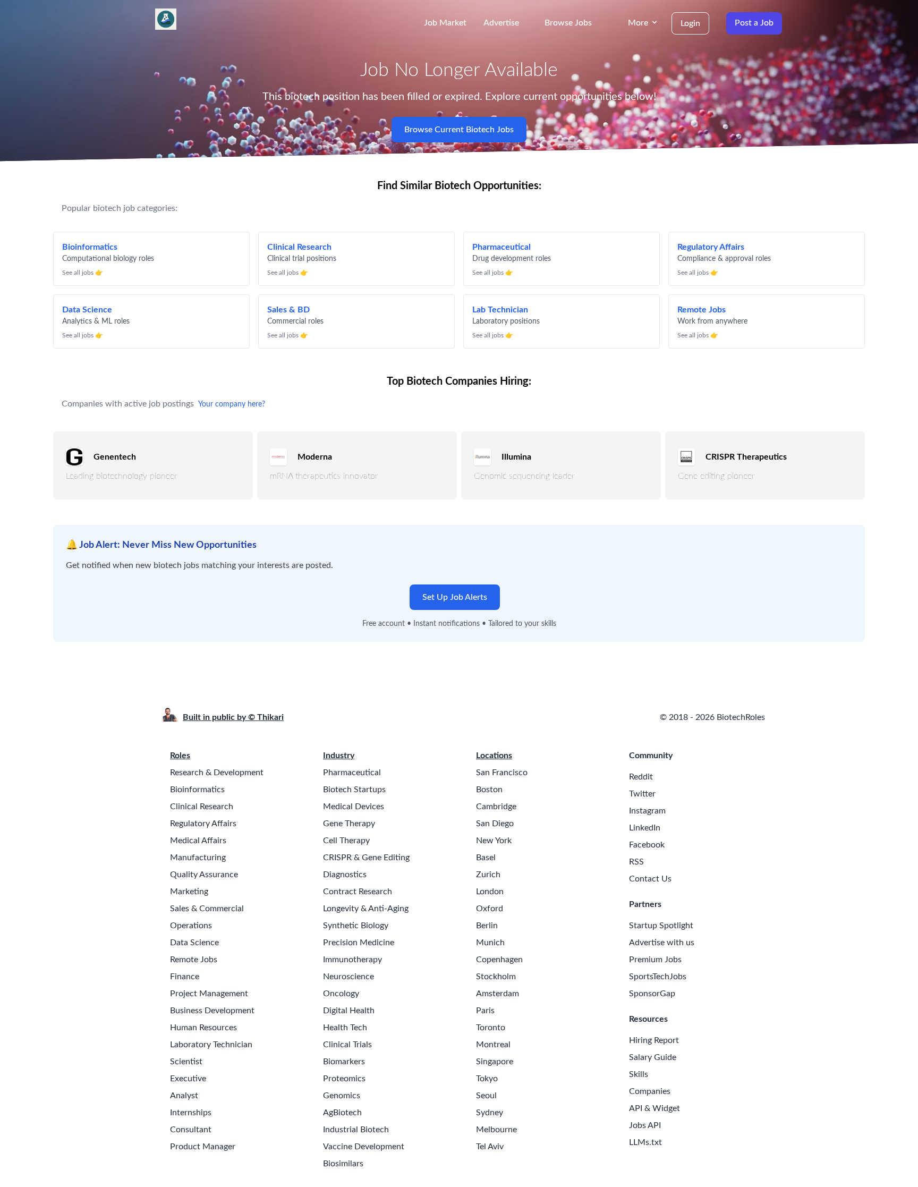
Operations (191, 925)
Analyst (184, 1095)
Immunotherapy (352, 959)
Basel (486, 857)
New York (494, 840)
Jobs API (645, 1125)
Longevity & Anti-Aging (366, 908)
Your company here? (231, 404)
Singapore (494, 1061)
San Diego (495, 823)
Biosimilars (343, 1163)
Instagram (647, 811)
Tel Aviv (490, 1146)
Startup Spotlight (661, 925)
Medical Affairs (198, 840)
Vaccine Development (363, 1146)
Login (690, 23)
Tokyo (487, 1078)
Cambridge (496, 806)
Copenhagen (499, 959)
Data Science (194, 942)
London (490, 891)
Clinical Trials (347, 1044)
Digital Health (349, 1010)
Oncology (341, 993)
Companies (649, 1091)
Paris (485, 1010)
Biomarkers (344, 1061)
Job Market (445, 23)
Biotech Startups (354, 789)
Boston (489, 789)
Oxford (489, 908)
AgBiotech (342, 1112)
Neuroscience (348, 976)
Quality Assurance (204, 874)
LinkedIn (644, 828)
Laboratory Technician (211, 1044)
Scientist (186, 1061)
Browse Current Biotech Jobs (459, 129)
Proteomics (344, 1078)
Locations (494, 755)
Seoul (486, 1095)
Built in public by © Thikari (233, 717)
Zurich (488, 874)
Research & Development (217, 772)
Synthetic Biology (355, 925)
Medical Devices (353, 806)
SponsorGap (652, 993)
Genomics (341, 1095)
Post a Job (754, 23)
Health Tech (345, 1027)
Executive (188, 1078)
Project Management (209, 993)
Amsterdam (497, 993)
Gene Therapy (349, 823)
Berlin (487, 925)
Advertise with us (661, 942)
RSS (636, 862)
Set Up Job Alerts (454, 597)
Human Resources (203, 1027)
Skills (638, 1074)
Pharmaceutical (352, 772)
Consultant (190, 1129)
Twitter (642, 794)
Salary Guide (652, 1057)
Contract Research (357, 891)
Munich (490, 942)
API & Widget (654, 1108)
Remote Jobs (193, 959)
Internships (190, 1112)
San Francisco (502, 772)
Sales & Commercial (207, 908)
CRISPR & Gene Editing (366, 857)
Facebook (647, 845)
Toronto (490, 1027)
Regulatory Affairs (203, 823)
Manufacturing (198, 857)
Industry (338, 755)
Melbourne (496, 1129)
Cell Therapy (346, 840)
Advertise (501, 23)
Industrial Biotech (356, 1129)
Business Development (212, 1010)
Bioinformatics (197, 789)
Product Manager (202, 1146)
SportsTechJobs (657, 976)
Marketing (189, 891)
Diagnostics (345, 874)
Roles (180, 755)
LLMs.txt (645, 1142)
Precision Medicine (358, 942)
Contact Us (650, 879)
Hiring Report (654, 1040)
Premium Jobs (655, 959)
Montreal (493, 1044)
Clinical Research (201, 806)
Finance (184, 976)
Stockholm (496, 976)
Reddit (641, 777)
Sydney (489, 1112)
